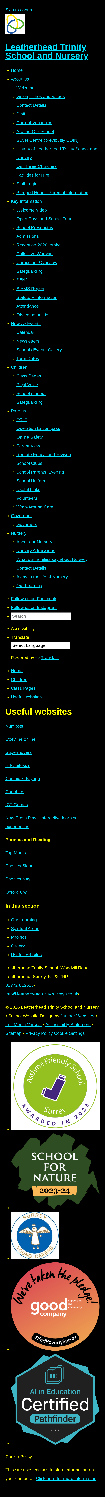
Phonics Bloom (20, 865)
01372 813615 (19, 985)
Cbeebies (14, 791)
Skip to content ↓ (21, 9)
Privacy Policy (39, 1033)
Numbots (14, 726)
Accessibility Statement (68, 1024)
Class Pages (23, 688)
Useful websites (26, 696)
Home (17, 670)
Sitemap (13, 1033)
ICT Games (16, 804)
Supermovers (18, 752)
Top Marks (15, 852)
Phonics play (17, 879)
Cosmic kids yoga (22, 778)
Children (19, 679)
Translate (50, 657)
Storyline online (20, 739)
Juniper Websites (77, 1015)
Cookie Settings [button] (69, 1033)
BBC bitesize (17, 765)
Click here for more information (66, 1478)
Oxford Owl (16, 892)
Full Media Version (23, 1024)
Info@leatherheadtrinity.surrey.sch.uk (41, 994)
